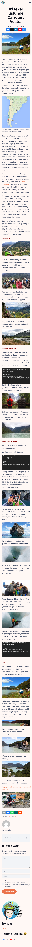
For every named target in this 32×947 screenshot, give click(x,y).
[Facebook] (4, 939)
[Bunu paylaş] (8, 29)
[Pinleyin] (20, 29)
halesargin (6, 830)
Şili (9, 816)
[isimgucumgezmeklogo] (3, 2)
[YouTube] (11, 939)
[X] (7, 939)
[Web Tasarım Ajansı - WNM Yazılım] (16, 945)
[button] (24, 2)
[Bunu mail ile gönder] (4, 812)
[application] (16, 376)
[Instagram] (14, 939)
